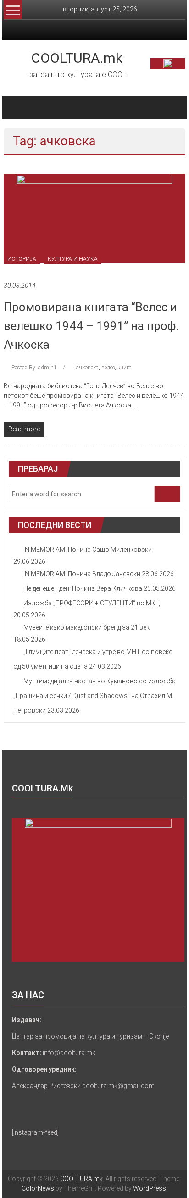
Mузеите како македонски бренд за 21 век (86, 627)
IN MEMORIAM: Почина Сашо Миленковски (87, 549)
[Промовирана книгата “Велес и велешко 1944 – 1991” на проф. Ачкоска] (94, 217)
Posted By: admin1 (34, 367)
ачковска (87, 367)
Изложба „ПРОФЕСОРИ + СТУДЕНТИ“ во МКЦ (91, 603)
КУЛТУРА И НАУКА (73, 259)
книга (124, 367)
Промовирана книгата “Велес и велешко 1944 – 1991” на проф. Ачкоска (91, 326)
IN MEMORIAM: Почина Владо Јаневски (81, 573)
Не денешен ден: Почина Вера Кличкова (82, 588)
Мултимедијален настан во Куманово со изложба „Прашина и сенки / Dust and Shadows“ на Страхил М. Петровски (94, 695)
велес (108, 367)
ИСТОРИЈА (21, 259)
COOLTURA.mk (76, 58)
